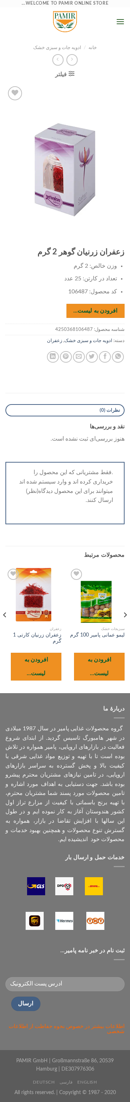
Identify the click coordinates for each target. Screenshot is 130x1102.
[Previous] (125, 629)
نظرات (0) (110, 410)
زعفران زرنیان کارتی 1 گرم (37, 638)
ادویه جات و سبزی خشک (57, 47)
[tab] (65, 410)
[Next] (5, 629)
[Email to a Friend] (79, 357)
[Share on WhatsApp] (118, 357)
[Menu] (120, 21)
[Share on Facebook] (105, 357)
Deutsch (44, 1082)
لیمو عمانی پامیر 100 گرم (97, 635)
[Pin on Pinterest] (66, 357)
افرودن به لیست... (95, 311)
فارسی (66, 1082)
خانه (92, 47)
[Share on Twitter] (92, 357)
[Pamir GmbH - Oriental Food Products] (65, 21)
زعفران (54, 340)
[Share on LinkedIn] (53, 357)
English (87, 1082)
